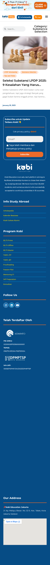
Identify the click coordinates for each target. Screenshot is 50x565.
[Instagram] (5, 305)
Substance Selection (29, 72)
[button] (46, 16)
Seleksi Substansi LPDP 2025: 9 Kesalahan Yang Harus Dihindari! (24, 85)
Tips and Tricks (9, 76)
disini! (33, 131)
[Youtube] (17, 305)
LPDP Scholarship (10, 72)
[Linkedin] (11, 305)
